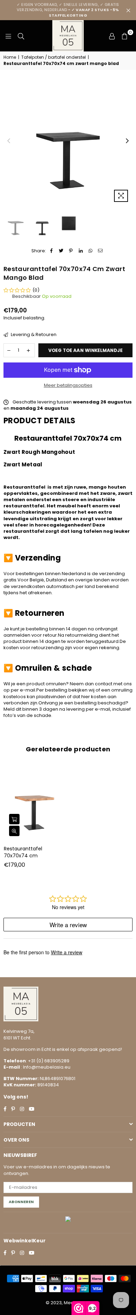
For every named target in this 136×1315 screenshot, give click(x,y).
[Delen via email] (100, 251)
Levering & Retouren (33, 335)
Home (9, 57)
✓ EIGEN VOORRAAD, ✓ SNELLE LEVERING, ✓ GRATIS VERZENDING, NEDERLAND (68, 10)
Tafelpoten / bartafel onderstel (53, 57)
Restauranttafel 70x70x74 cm (23, 852)
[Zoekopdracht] (21, 36)
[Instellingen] (112, 36)
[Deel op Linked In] (80, 251)
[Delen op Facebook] (51, 251)
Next (127, 141)
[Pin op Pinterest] (71, 251)
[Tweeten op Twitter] (61, 251)
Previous (8, 141)
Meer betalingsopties (68, 385)
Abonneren (21, 1201)
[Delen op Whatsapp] (90, 251)
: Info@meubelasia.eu (45, 1067)
